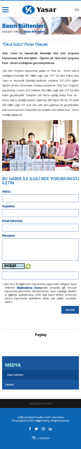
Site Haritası (58, 417)
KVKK (47, 417)
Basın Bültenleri (15, 375)
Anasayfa (7, 31)
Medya (18, 31)
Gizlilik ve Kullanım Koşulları (30, 417)
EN (76, 9)
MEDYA (13, 365)
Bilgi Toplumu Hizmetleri (40, 403)
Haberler (9, 384)
